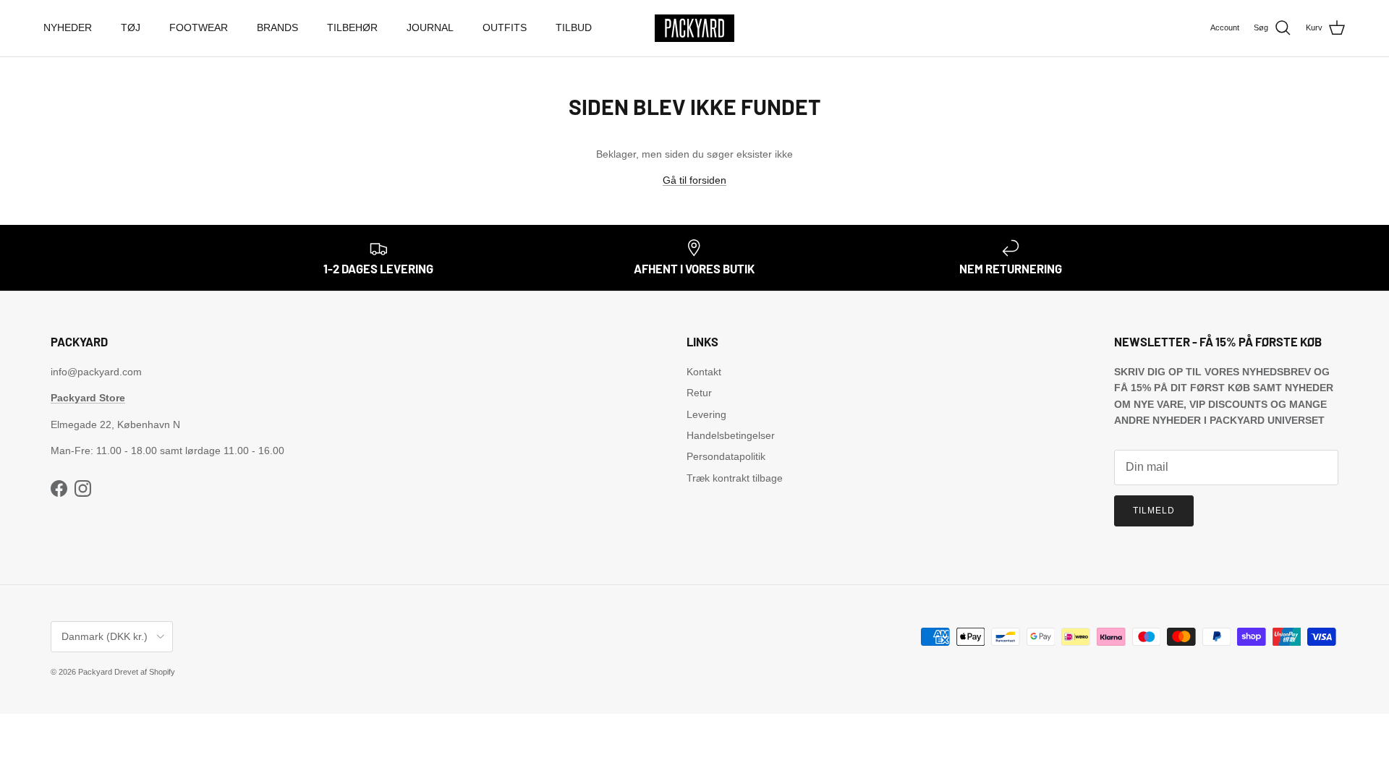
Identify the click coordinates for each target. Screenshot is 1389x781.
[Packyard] (694, 28)
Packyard (95, 671)
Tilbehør (352, 27)
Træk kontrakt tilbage (735, 478)
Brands (277, 27)
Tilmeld (1154, 510)
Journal (430, 27)
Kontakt (704, 371)
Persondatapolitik (726, 456)
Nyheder (67, 27)
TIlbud (574, 27)
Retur (699, 392)
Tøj (130, 27)
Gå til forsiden (694, 180)
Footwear (198, 27)
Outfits (505, 27)
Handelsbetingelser (731, 435)
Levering (706, 414)
